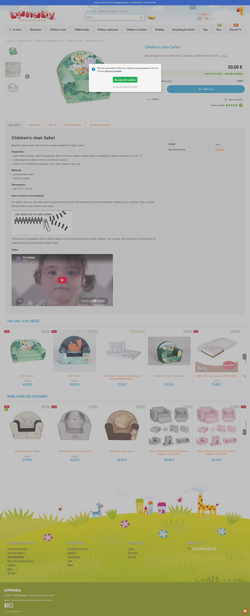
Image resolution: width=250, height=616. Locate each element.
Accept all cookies (125, 80)
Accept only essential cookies (125, 86)
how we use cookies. (113, 71)
